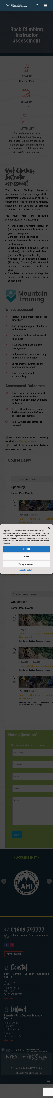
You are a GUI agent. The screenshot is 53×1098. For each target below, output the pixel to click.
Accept (26, 548)
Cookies (23, 570)
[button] (48, 527)
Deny (26, 556)
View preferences (26, 564)
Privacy (29, 570)
